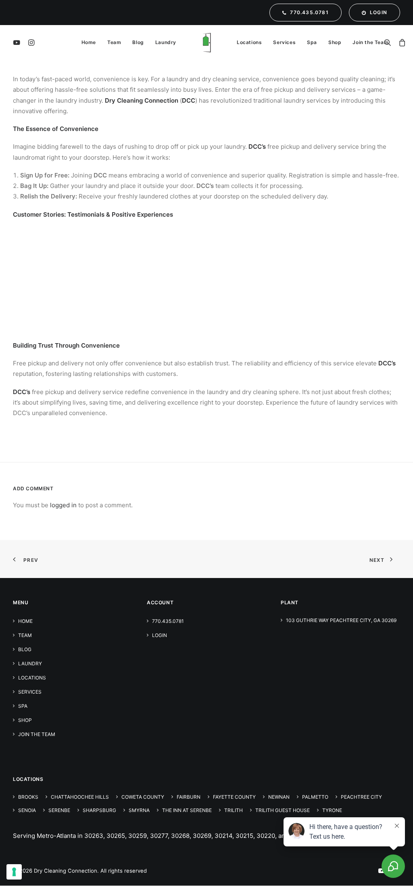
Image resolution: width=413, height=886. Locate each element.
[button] (18, 42)
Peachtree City (361, 797)
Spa (312, 42)
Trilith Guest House (282, 810)
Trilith (233, 810)
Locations (249, 42)
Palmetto (315, 797)
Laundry (165, 42)
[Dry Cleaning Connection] (206, 42)
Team (114, 42)
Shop (334, 42)
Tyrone (332, 810)
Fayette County (234, 797)
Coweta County (142, 797)
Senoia (27, 810)
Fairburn (188, 797)
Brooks (28, 797)
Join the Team (370, 42)
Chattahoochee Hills (80, 797)
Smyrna (139, 810)
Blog (138, 42)
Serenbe (59, 810)
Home (88, 42)
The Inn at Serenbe (187, 810)
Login (159, 635)
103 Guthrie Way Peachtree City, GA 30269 (341, 620)
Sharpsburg (99, 810)
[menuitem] (306, 12)
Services (284, 42)
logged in (63, 505)
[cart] (401, 42)
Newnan (279, 797)
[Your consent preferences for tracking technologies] (14, 872)
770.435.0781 (168, 621)
